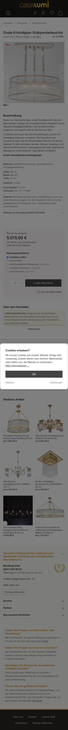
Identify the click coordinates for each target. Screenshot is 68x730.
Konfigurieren (56, 382)
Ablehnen (9, 382)
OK (34, 374)
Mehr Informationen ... (17, 365)
